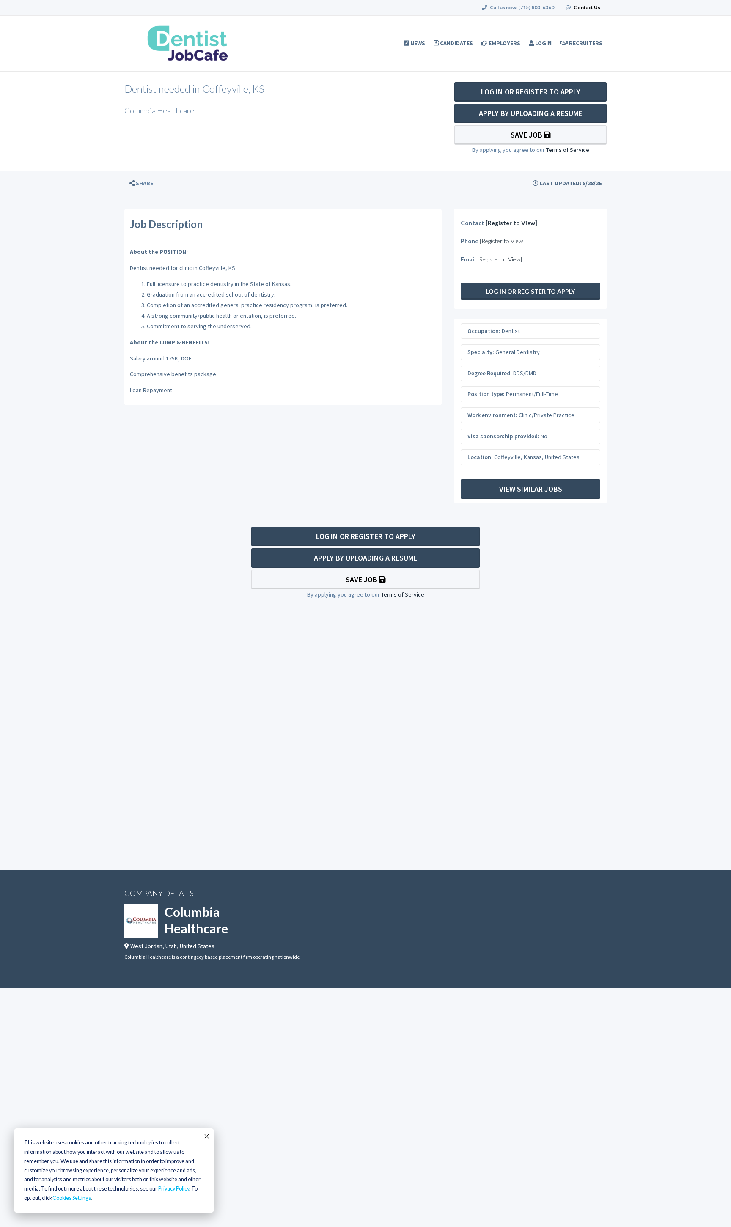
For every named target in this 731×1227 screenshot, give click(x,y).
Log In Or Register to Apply (530, 91)
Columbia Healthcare (196, 920)
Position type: (486, 394)
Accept (206, 1136)
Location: (480, 457)
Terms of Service (567, 150)
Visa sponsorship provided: (503, 436)
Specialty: (480, 352)
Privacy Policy (173, 1189)
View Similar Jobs (530, 489)
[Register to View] (511, 222)
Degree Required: (489, 373)
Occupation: (483, 331)
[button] (141, 183)
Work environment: (492, 415)
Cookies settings (71, 1198)
